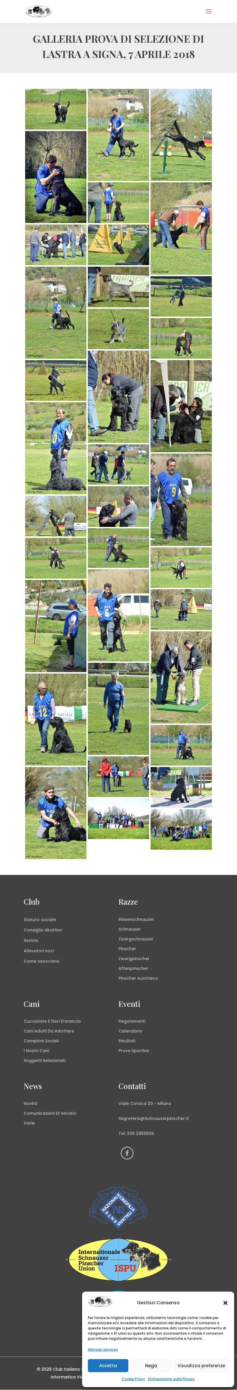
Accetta (108, 1366)
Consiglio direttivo (43, 930)
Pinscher (127, 949)
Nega (151, 1366)
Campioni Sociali (41, 1041)
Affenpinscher (133, 968)
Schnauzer (129, 929)
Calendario (130, 1031)
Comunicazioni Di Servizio (50, 1113)
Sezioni (31, 940)
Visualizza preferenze (201, 1366)
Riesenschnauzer (136, 919)
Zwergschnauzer (135, 939)
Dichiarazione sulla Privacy (171, 1378)
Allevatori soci (39, 951)
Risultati (126, 1041)
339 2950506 (140, 1133)
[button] (225, 1303)
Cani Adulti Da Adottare (49, 1031)
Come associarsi (41, 961)
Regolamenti (131, 1021)
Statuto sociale (40, 920)
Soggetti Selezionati (44, 1060)
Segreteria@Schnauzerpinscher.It (153, 1118)
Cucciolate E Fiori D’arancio (52, 1021)
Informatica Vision (70, 1377)
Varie (29, 1123)
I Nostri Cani (36, 1051)
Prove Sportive (133, 1051)
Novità (30, 1103)
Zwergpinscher (134, 958)
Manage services (103, 1349)
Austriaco (147, 978)
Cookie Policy (133, 1378)
